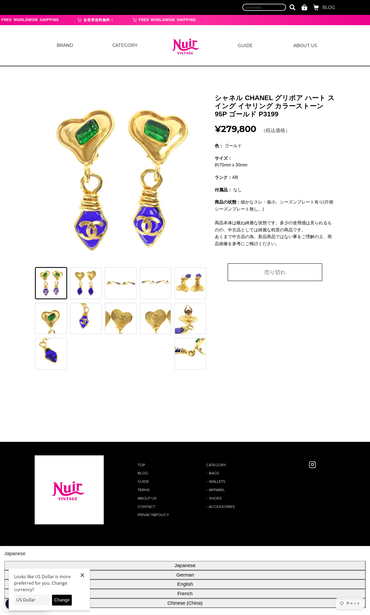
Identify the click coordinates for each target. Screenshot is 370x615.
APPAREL (217, 490)
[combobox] (264, 7)
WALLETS (217, 481)
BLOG (328, 7)
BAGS (214, 473)
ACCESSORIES (222, 506)
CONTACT (146, 506)
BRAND (65, 45)
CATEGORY (124, 45)
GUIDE (245, 45)
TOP (141, 465)
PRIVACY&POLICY (153, 514)
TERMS (144, 490)
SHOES (215, 498)
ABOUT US (305, 45)
